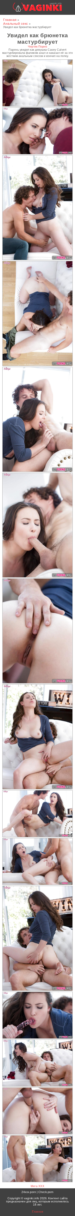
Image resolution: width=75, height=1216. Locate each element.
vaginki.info (31, 1198)
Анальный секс (16, 23)
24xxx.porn (28, 1192)
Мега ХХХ (37, 1186)
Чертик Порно (37, 46)
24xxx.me (60, 18)
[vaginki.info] (37, 8)
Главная (10, 20)
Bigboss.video (42, 18)
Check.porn (46, 1192)
